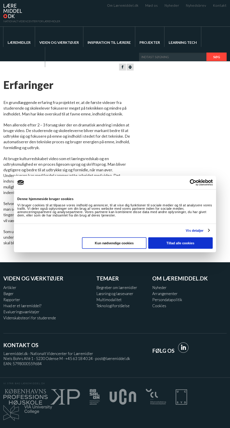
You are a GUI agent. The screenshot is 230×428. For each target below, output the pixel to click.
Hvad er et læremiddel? (22, 305)
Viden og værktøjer (59, 42)
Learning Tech (183, 42)
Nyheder (172, 5)
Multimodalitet (109, 299)
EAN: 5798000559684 (22, 363)
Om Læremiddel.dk (123, 5)
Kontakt (220, 5)
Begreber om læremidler (116, 287)
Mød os (151, 5)
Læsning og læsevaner (114, 293)
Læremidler (19, 42)
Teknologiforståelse (113, 305)
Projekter (149, 42)
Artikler (9, 287)
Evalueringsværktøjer (21, 311)
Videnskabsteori (24, 62)
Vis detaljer (194, 230)
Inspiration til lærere (109, 42)
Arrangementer (165, 293)
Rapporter (11, 299)
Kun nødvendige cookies (114, 243)
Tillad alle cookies (180, 243)
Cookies (159, 305)
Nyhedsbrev (196, 5)
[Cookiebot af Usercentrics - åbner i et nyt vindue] (193, 182)
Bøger (8, 293)
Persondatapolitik (167, 299)
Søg (216, 57)
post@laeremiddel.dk (112, 358)
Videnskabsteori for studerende (29, 317)
